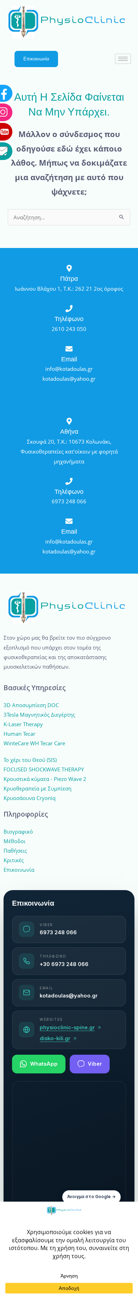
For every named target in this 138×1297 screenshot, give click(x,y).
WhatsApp (44, 1064)
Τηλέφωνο (69, 318)
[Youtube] (30, 64)
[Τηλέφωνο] (69, 308)
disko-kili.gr (55, 1038)
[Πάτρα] (69, 268)
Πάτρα (69, 278)
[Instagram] (30, 45)
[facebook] (30, 26)
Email (69, 359)
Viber (95, 1064)
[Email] (30, 84)
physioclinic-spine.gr (67, 1027)
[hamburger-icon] (123, 59)
